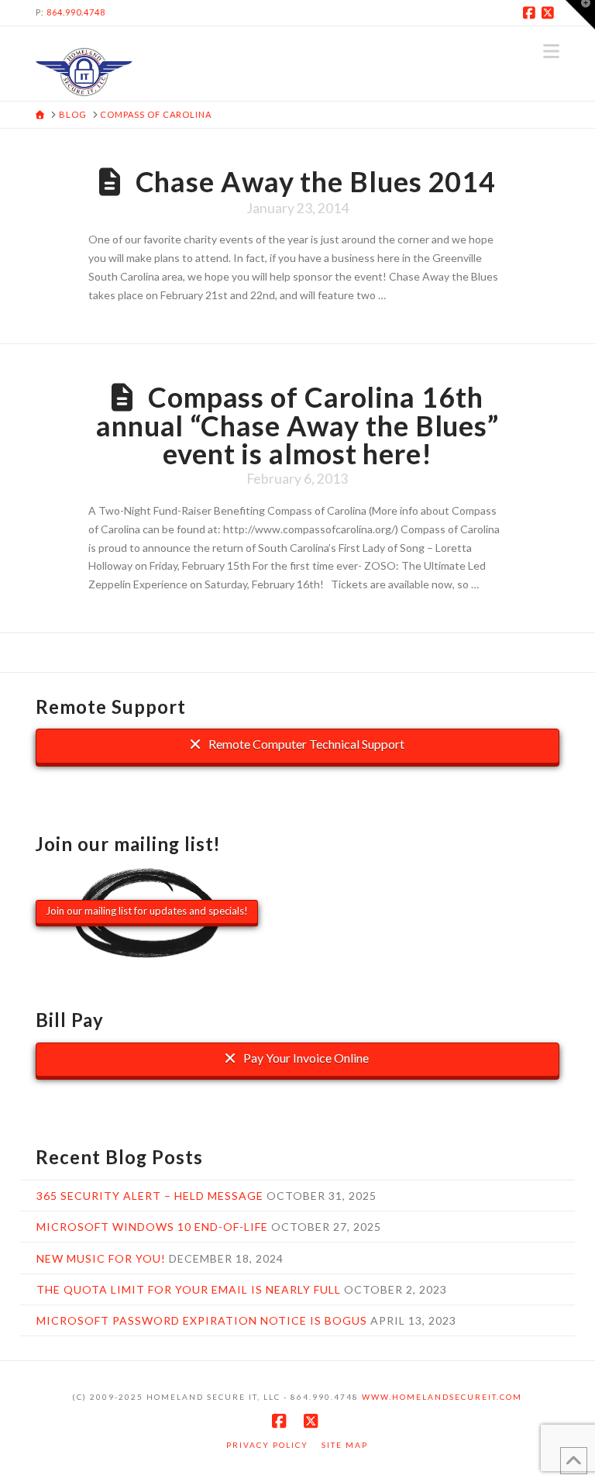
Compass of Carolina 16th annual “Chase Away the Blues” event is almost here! (297, 425)
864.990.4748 (75, 12)
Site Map (345, 1444)
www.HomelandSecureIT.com (442, 1396)
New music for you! (101, 1258)
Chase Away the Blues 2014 (316, 181)
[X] (550, 12)
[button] (551, 51)
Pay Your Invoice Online (305, 1057)
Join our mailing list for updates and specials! (147, 911)
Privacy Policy (267, 1444)
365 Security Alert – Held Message (149, 1195)
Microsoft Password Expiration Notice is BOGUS (201, 1320)
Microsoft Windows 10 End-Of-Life (152, 1226)
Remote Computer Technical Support (305, 743)
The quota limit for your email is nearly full (188, 1289)
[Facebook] (531, 12)
